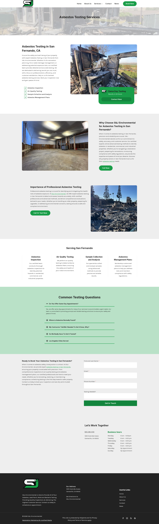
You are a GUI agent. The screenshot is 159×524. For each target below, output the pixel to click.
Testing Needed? (90, 392)
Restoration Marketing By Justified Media (37, 520)
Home (79, 4)
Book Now (130, 4)
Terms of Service (81, 520)
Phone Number (90, 381)
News (116, 4)
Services (122, 500)
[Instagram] (127, 518)
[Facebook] (123, 518)
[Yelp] (131, 518)
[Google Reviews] (135, 518)
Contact (108, 4)
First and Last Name (91, 361)
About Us (87, 4)
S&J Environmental (58, 194)
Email (86, 371)
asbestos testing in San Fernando (58, 367)
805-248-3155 (89, 432)
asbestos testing (108, 161)
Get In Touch (110, 403)
